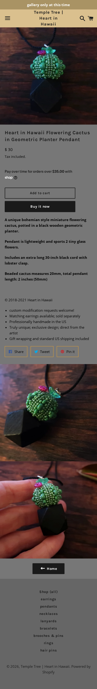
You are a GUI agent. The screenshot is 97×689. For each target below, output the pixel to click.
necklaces (48, 614)
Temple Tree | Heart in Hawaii (48, 18)
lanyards (48, 621)
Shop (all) (48, 592)
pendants (48, 606)
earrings (48, 599)
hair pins (48, 650)
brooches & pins (48, 636)
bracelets (48, 628)
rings (48, 643)
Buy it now (40, 206)
